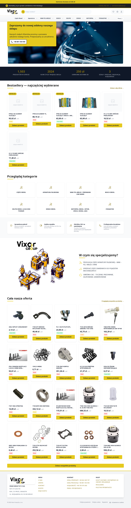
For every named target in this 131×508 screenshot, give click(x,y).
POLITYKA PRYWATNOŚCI (104, 487)
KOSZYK (40, 488)
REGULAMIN (100, 485)
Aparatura (31, 18)
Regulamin (105, 502)
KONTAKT (41, 485)
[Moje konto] (121, 12)
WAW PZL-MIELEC (45, 18)
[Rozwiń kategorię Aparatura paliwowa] (37, 18)
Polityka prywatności (85, 502)
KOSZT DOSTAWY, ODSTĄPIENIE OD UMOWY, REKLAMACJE (107, 481)
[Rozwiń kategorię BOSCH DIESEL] (63, 18)
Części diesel (18, 18)
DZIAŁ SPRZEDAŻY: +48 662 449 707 (78, 480)
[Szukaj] (23, 11)
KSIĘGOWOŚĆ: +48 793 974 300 (77, 485)
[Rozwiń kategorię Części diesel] (24, 18)
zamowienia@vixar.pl (118, 6)
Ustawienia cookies (117, 502)
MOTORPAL (89, 18)
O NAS (40, 480)
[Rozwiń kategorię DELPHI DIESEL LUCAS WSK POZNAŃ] (73, 18)
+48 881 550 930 (19, 42)
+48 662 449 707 (103, 6)
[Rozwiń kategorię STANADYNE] (109, 18)
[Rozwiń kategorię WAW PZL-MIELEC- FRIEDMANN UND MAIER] (53, 18)
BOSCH (58, 18)
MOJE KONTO (42, 491)
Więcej (119, 18)
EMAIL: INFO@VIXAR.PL (74, 488)
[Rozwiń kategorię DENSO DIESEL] (83, 18)
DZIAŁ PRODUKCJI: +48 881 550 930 (78, 483)
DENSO (78, 18)
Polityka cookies (96, 502)
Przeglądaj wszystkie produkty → (113, 301)
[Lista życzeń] (113, 12)
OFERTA (40, 483)
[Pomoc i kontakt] (117, 12)
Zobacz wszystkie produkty (65, 466)
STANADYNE (103, 18)
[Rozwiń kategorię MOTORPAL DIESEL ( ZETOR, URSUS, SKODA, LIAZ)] (95, 18)
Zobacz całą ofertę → (117, 88)
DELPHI (68, 18)
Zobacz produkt (18, 125)
